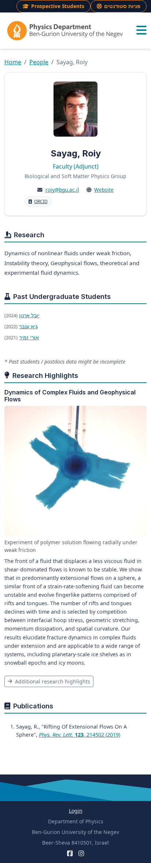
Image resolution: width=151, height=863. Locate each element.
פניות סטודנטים (122, 6)
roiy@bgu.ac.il (62, 189)
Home (12, 62)
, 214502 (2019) (79, 734)
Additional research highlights (52, 681)
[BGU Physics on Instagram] (81, 853)
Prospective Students (57, 6)
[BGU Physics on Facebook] (70, 853)
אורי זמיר (29, 337)
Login (75, 810)
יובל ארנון (29, 315)
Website (104, 189)
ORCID (41, 201)
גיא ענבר (28, 326)
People (38, 62)
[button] (141, 30)
